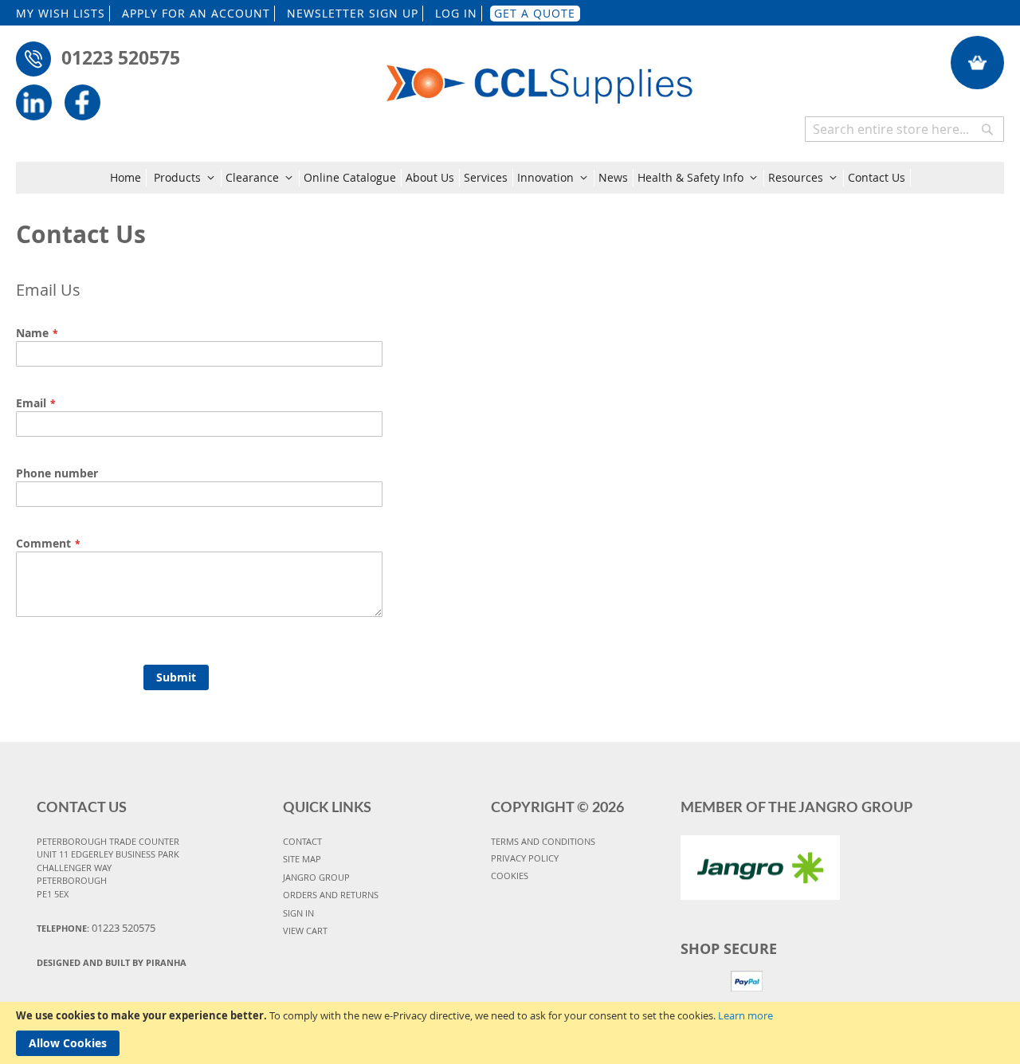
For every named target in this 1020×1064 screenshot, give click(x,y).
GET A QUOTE (534, 13)
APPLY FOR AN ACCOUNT (196, 13)
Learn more (745, 1015)
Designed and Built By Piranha (111, 962)
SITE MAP (302, 859)
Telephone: (96, 928)
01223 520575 (120, 57)
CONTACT (302, 841)
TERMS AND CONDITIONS (543, 841)
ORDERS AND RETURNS (331, 895)
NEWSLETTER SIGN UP (352, 13)
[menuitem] (128, 177)
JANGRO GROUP (316, 877)
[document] (510, 1033)
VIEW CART (305, 930)
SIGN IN (298, 913)
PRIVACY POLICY (525, 858)
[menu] (510, 178)
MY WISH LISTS (60, 13)
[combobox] (904, 129)
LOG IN (456, 13)
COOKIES (509, 875)
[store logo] (540, 74)
